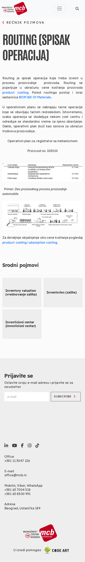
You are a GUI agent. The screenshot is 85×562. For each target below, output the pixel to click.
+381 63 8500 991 (17, 494)
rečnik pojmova (24, 22)
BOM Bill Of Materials (35, 97)
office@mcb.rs (15, 475)
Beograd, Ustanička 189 (22, 508)
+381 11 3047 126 (17, 461)
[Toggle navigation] (59, 8)
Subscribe (62, 396)
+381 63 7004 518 (17, 490)
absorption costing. (43, 242)
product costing (15, 92)
